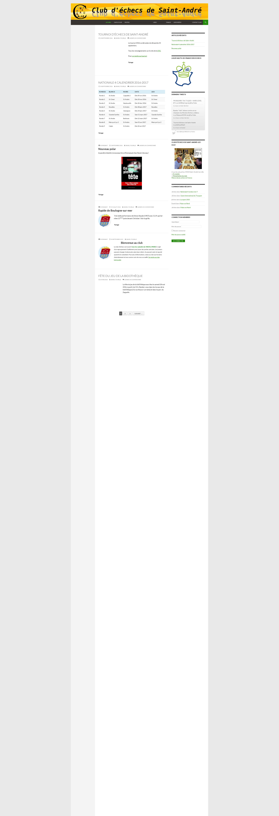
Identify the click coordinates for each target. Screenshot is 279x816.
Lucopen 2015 (185, 200)
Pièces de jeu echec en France (182, 178)
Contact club (197, 22)
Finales (168, 22)
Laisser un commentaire (137, 38)
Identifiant (175, 222)
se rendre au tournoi (139, 56)
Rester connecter (179, 231)
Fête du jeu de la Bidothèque (120, 276)
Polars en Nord (185, 203)
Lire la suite (117, 260)
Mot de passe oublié (178, 234)
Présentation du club (179, 176)
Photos (127, 22)
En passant (104, 145)
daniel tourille (121, 38)
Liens (155, 22)
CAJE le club (118, 22)
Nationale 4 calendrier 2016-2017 (123, 82)
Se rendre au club (154, 257)
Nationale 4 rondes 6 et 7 (189, 192)
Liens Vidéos (177, 22)
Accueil (108, 22)
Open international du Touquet (191, 196)
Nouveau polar (176, 48)
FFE (159, 51)
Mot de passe (176, 226)
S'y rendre (176, 174)
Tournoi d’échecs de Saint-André (123, 34)
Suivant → (138, 313)
